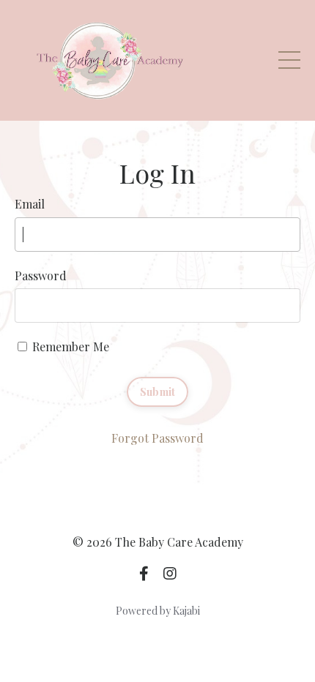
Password (41, 275)
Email (30, 203)
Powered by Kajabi (158, 611)
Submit (158, 391)
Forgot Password (157, 438)
